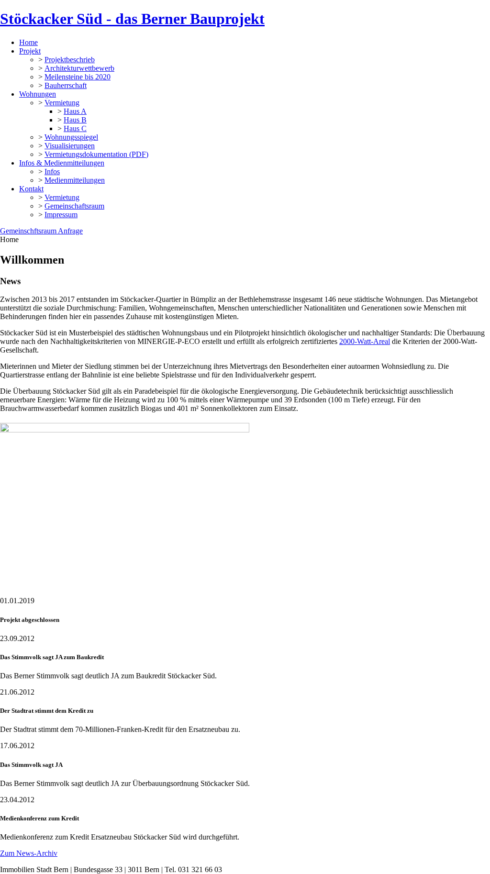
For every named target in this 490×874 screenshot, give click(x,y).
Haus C (75, 128)
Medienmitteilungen (75, 180)
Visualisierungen (70, 146)
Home (28, 42)
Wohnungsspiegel (71, 137)
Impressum (61, 214)
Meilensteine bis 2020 (78, 77)
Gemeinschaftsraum (74, 206)
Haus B (75, 120)
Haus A (75, 111)
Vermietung (62, 103)
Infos (52, 171)
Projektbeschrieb (70, 59)
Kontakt (31, 189)
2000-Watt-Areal (364, 341)
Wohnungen (37, 94)
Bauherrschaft (66, 85)
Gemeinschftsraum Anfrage (41, 231)
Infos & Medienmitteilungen (61, 163)
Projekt (30, 51)
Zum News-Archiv (28, 853)
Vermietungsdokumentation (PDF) (96, 154)
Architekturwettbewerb (79, 68)
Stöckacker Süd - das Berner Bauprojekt (132, 18)
